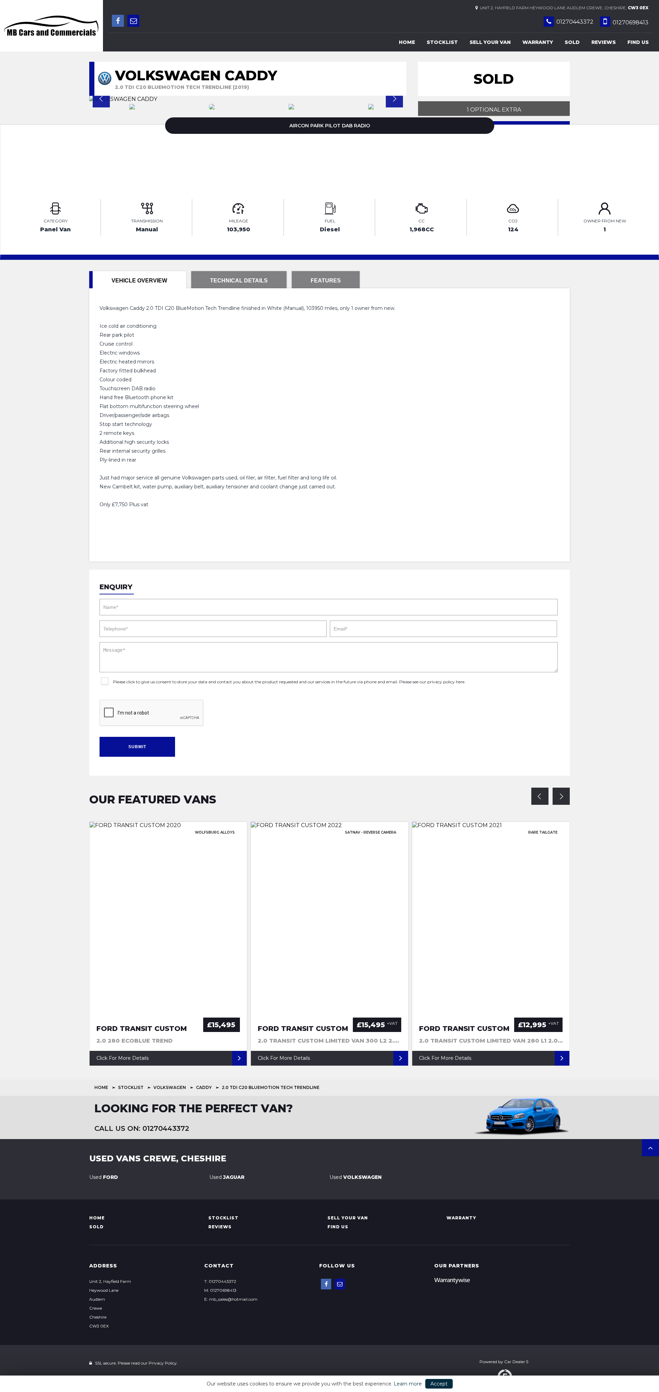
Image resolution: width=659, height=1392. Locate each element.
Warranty (537, 42)
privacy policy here (445, 681)
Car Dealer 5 (516, 1361)
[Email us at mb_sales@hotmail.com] (133, 21)
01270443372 (574, 22)
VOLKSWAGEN (169, 1087)
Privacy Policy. (163, 1363)
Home (407, 42)
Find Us (638, 42)
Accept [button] (439, 1384)
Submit (137, 746)
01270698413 (629, 22)
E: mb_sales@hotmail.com (230, 1299)
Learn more (408, 1384)
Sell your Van (490, 42)
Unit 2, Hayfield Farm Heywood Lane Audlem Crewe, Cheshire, (563, 7)
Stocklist (442, 42)
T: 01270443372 (220, 1281)
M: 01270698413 (220, 1290)
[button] (650, 1147)
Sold (572, 42)
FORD (103, 1177)
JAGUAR (226, 1177)
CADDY (204, 1087)
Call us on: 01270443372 (141, 1128)
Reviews (603, 42)
